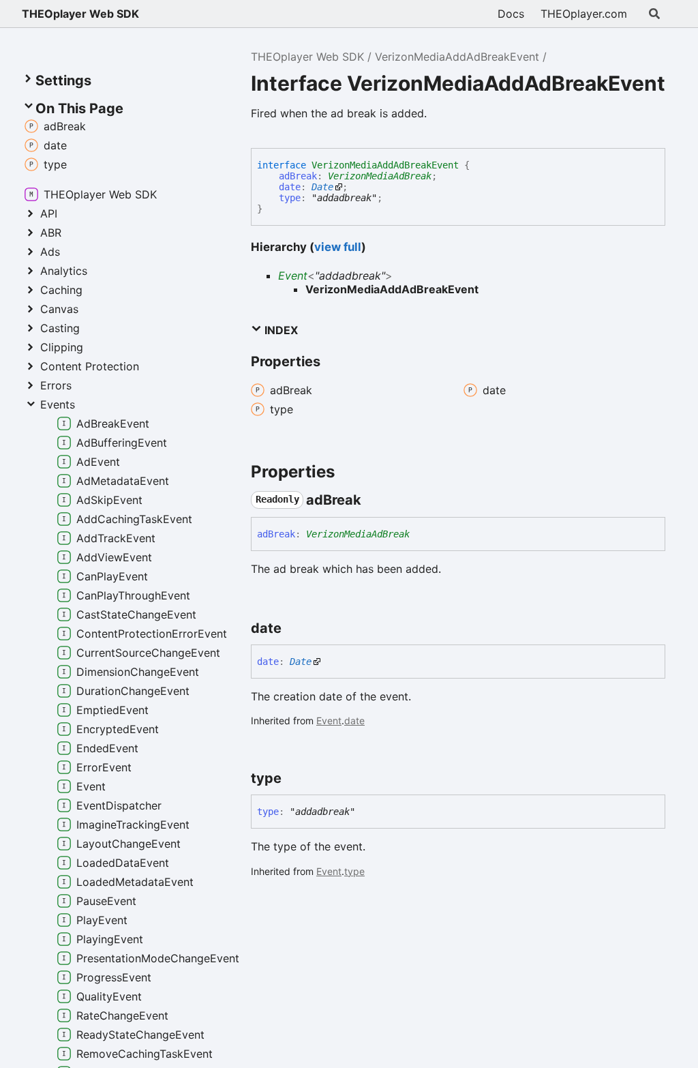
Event (292, 275)
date (290, 186)
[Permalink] (373, 500)
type (290, 197)
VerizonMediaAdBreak (379, 175)
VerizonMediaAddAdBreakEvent (457, 56)
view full (337, 247)
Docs (511, 13)
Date (322, 186)
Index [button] (280, 330)
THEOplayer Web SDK (80, 13)
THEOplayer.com (584, 13)
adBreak (298, 175)
